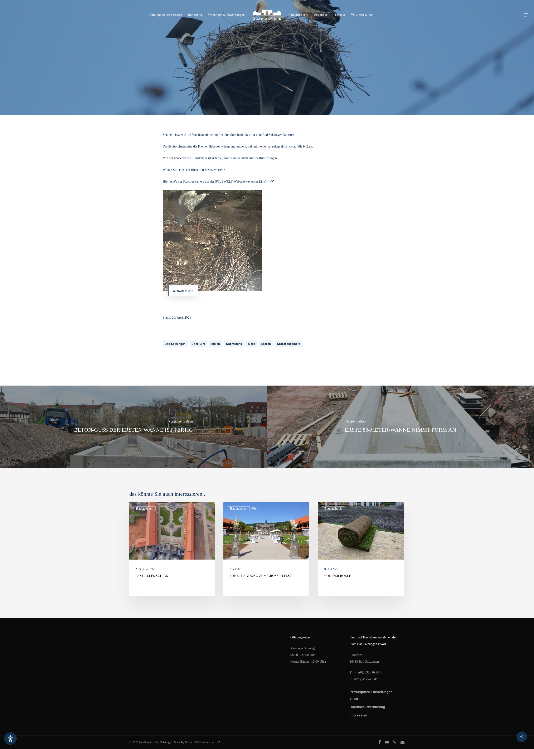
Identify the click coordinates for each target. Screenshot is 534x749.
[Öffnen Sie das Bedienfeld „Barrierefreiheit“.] (10, 738)
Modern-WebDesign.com (199, 742)
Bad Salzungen (175, 343)
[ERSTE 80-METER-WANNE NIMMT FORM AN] (400, 427)
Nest (251, 343)
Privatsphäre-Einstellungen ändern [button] (371, 695)
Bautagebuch (267, 96)
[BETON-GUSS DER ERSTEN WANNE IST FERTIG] (133, 427)
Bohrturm (198, 343)
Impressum (358, 715)
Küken (215, 343)
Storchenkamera (288, 343)
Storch (266, 343)
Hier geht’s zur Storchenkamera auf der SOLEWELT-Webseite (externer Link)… (216, 181)
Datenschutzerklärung (367, 707)
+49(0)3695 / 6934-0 (368, 672)
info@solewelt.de (365, 679)
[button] (526, 15)
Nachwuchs (234, 343)
